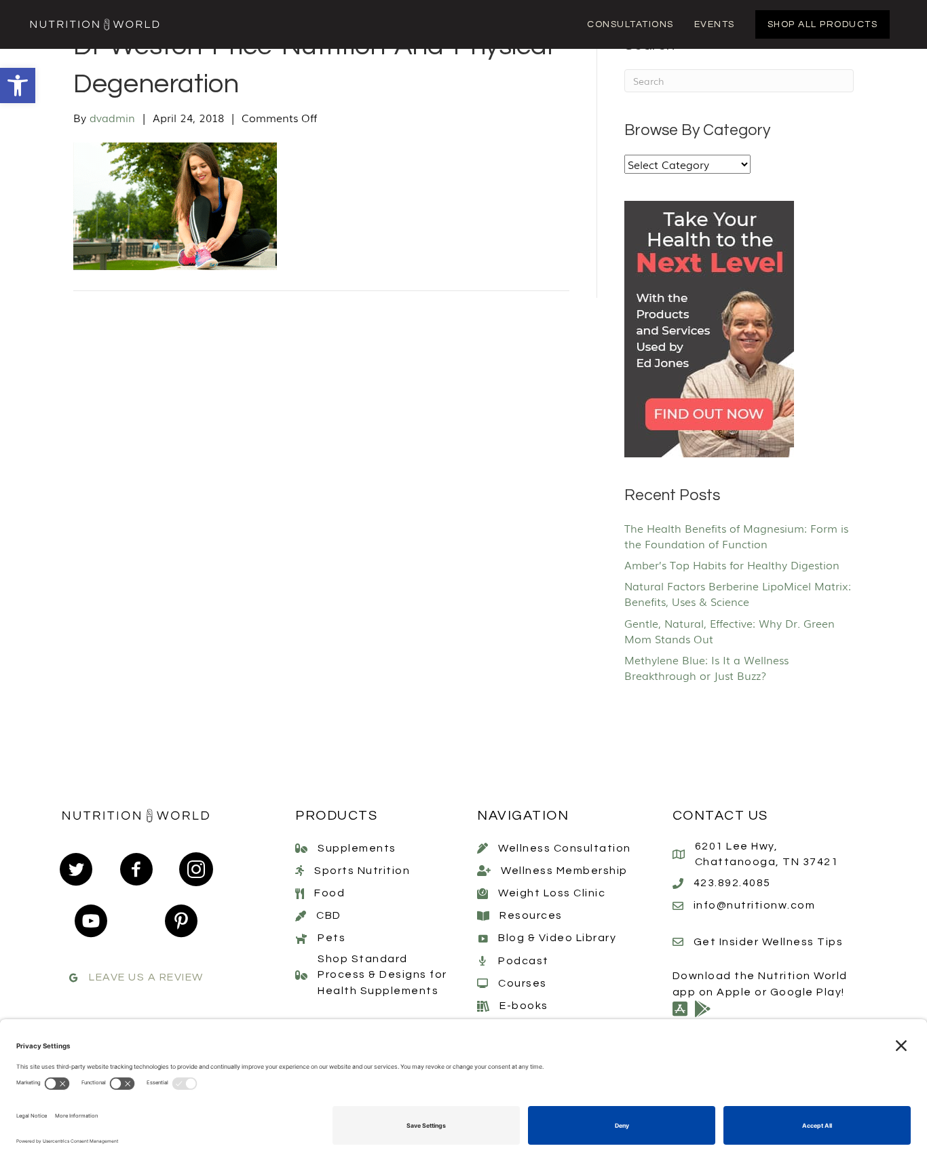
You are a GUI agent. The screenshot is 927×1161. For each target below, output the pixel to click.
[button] (17, 85)
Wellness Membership (564, 870)
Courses (522, 983)
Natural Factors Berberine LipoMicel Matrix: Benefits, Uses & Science (737, 593)
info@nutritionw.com (755, 905)
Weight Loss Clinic (551, 893)
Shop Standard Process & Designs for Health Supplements (382, 974)
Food (329, 893)
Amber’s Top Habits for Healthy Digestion (731, 564)
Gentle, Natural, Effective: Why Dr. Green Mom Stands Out (729, 631)
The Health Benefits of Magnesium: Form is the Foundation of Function (736, 536)
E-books (523, 1005)
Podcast (523, 960)
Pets (331, 937)
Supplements (357, 848)
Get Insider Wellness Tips (769, 941)
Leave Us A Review (146, 977)
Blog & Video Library (557, 937)
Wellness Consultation (564, 848)
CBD (328, 915)
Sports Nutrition (362, 870)
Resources (531, 915)
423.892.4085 (732, 882)
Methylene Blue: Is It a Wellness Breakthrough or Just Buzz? (706, 667)
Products (336, 815)
